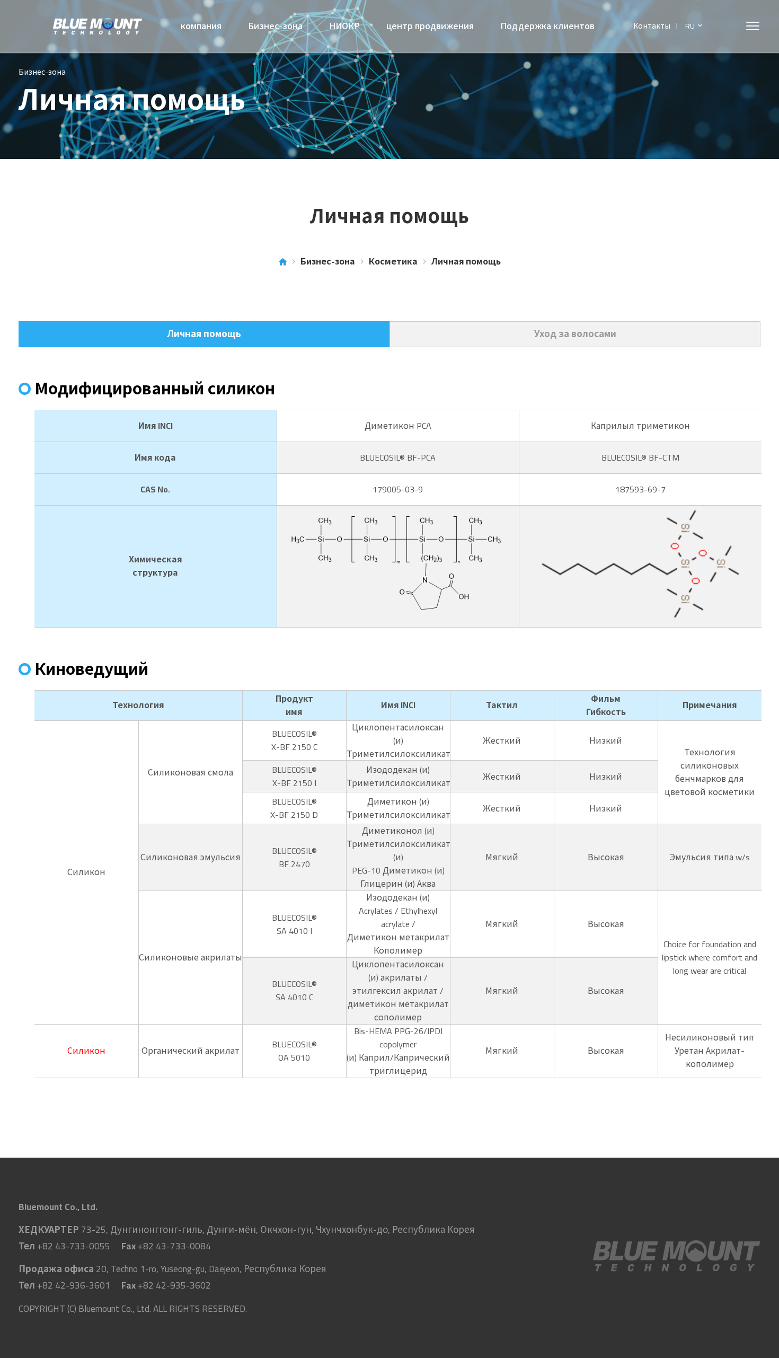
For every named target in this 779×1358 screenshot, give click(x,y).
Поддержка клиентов (547, 26)
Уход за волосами (575, 333)
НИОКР (344, 26)
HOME (283, 262)
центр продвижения (430, 26)
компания (201, 26)
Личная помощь (204, 333)
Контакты (651, 26)
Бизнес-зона (275, 26)
